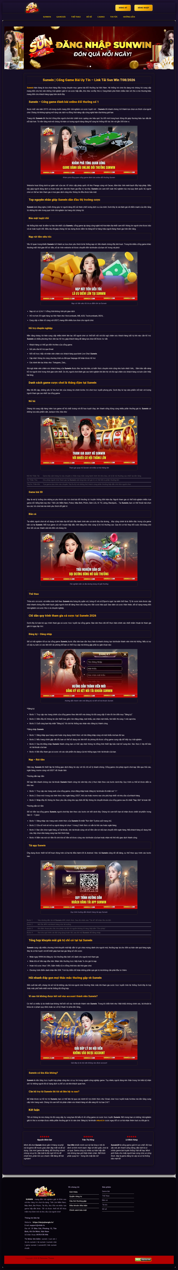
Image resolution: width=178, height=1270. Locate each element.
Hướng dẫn (129, 17)
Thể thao (76, 17)
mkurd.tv (100, 1120)
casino (101, 17)
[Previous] (7, 41)
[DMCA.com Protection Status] (143, 1259)
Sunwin (47, 17)
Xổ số (89, 17)
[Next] (170, 41)
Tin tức (114, 17)
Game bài (61, 17)
